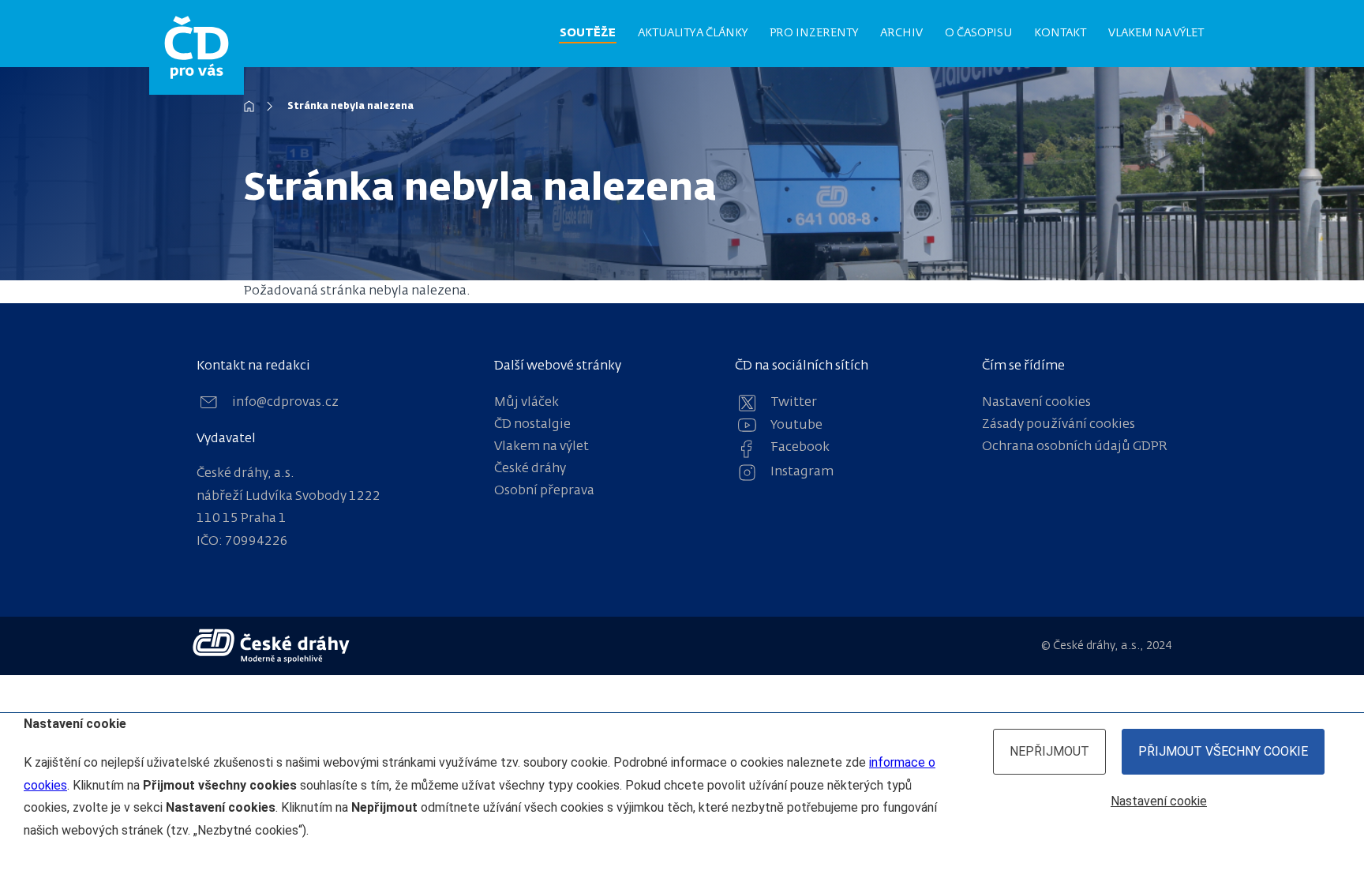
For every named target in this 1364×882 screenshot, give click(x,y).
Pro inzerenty (814, 33)
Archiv (901, 33)
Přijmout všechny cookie (1223, 751)
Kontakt (1060, 33)
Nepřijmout (1049, 751)
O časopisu (978, 33)
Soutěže (588, 33)
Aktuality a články (693, 33)
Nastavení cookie (1159, 801)
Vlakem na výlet (1156, 33)
